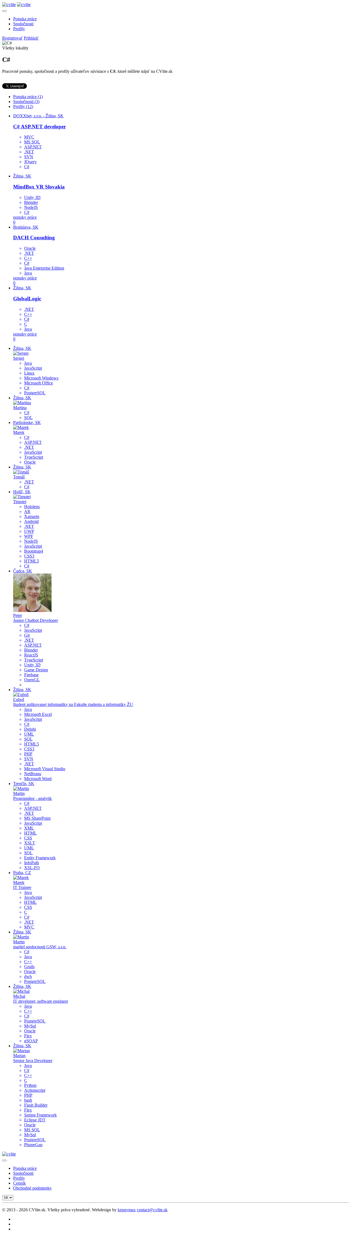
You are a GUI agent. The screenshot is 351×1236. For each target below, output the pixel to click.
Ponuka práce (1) (28, 96)
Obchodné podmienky (32, 1188)
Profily (19, 28)
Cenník (19, 1183)
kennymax (127, 1209)
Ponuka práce (25, 18)
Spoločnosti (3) (26, 101)
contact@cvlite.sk (152, 1209)
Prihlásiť (31, 38)
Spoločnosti (23, 23)
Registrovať (12, 38)
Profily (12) (23, 106)
